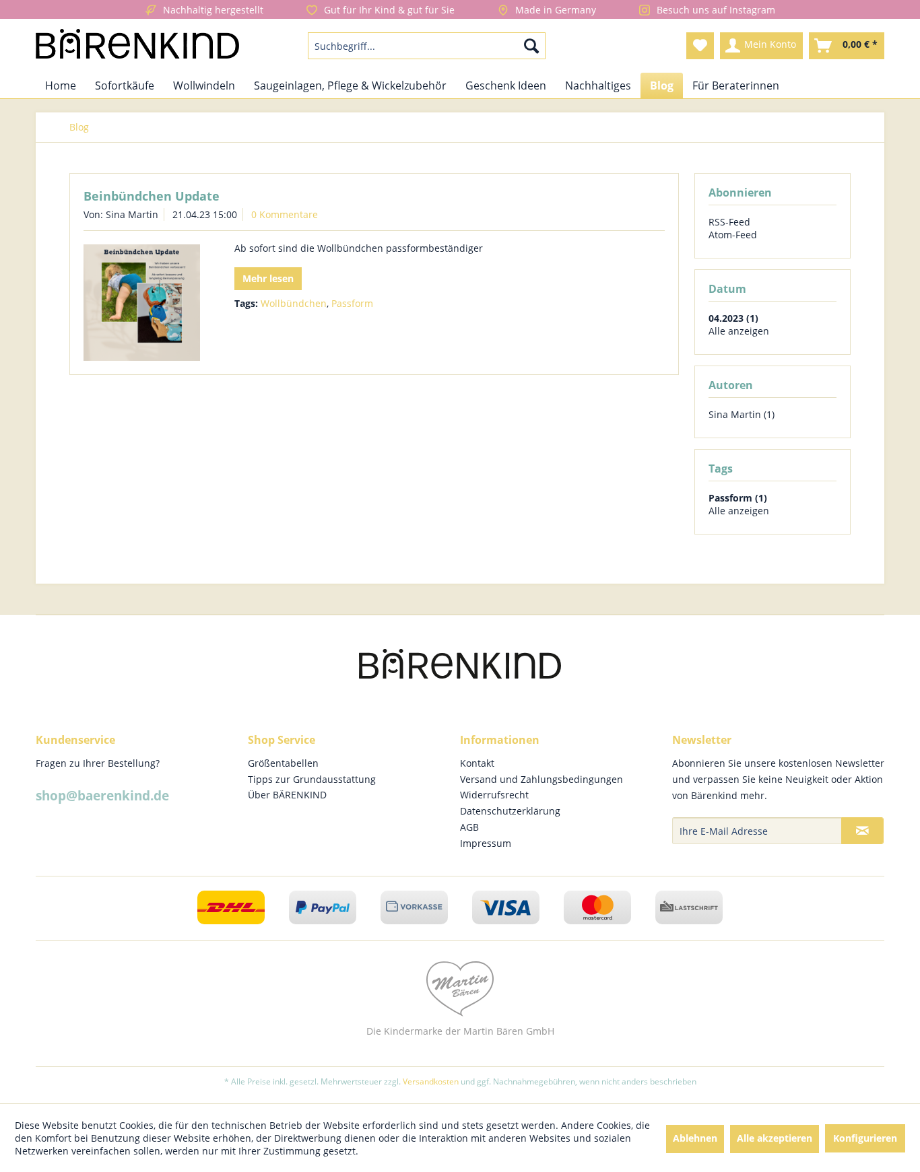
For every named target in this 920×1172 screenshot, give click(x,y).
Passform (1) (738, 497)
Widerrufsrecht (494, 794)
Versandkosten (431, 1081)
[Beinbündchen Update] (142, 302)
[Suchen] (531, 45)
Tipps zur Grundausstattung (312, 779)
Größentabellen (283, 763)
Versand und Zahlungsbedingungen (541, 779)
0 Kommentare (284, 214)
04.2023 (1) (733, 318)
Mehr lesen (268, 278)
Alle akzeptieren (774, 1138)
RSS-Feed (729, 221)
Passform (352, 303)
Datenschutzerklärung (510, 810)
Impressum (485, 843)
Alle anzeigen (739, 330)
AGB (469, 827)
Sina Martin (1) (742, 414)
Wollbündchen (294, 303)
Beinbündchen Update (152, 196)
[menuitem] (427, 45)
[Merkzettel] (700, 45)
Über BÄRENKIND (287, 794)
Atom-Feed (733, 234)
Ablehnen (695, 1138)
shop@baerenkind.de (102, 795)
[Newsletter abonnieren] (862, 830)
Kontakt (477, 763)
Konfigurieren (865, 1138)
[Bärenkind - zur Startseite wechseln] (137, 46)
